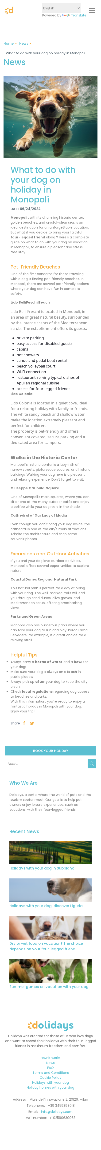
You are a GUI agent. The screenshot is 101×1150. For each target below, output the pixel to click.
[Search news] (92, 763)
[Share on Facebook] (24, 723)
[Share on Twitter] (32, 723)
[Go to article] (50, 852)
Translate (78, 15)
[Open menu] (91, 10)
